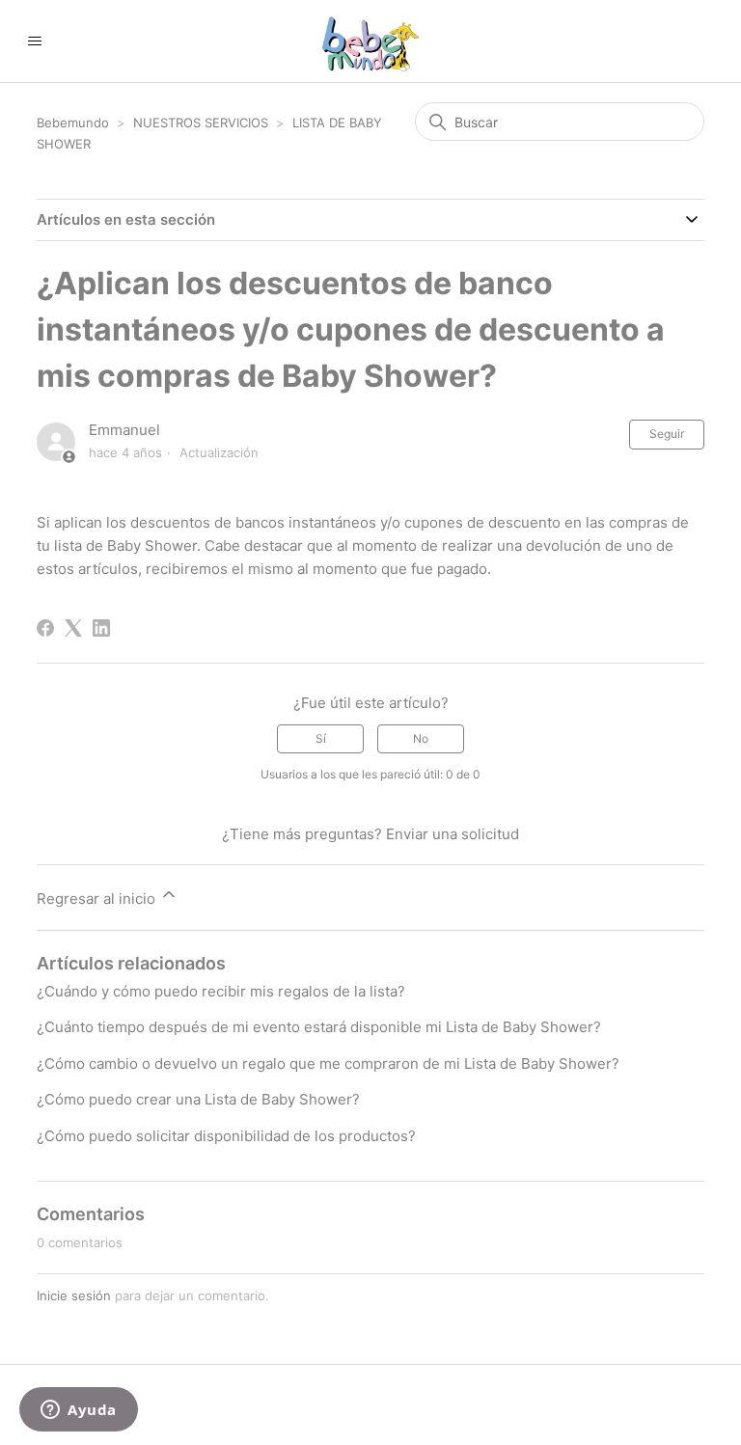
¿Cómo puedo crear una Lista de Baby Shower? (198, 1099)
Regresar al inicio (98, 898)
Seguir (666, 433)
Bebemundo (75, 122)
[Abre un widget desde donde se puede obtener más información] (78, 1411)
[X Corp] (73, 628)
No (420, 738)
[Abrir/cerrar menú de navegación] (34, 41)
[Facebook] (45, 628)
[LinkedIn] (101, 628)
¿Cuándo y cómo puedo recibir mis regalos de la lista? (221, 991)
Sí (321, 738)
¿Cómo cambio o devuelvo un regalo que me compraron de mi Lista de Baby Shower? (328, 1063)
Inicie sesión (74, 1295)
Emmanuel (124, 430)
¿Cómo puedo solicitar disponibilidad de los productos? (226, 1136)
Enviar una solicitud (452, 834)
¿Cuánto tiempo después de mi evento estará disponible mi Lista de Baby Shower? (319, 1027)
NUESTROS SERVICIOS (200, 122)
